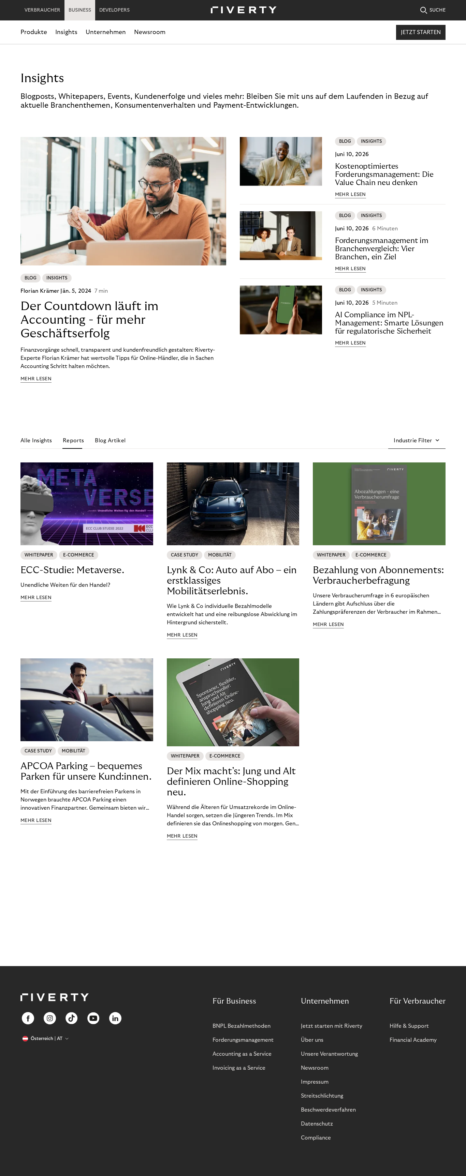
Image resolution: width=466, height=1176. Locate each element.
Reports (73, 440)
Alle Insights (36, 440)
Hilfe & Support (409, 1026)
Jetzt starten (421, 32)
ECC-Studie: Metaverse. (72, 570)
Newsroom (149, 32)
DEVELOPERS (114, 10)
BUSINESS (80, 10)
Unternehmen (106, 32)
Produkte (33, 32)
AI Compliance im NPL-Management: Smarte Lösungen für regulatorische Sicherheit (389, 323)
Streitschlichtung (322, 1096)
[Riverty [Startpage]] (241, 10)
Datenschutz (317, 1124)
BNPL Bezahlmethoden (242, 1026)
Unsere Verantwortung (329, 1054)
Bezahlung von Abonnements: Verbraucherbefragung (378, 575)
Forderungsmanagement (243, 1040)
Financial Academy (413, 1040)
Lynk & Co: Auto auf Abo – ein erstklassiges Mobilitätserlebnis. (232, 580)
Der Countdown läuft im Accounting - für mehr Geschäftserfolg (89, 320)
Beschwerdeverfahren (328, 1110)
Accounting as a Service (242, 1054)
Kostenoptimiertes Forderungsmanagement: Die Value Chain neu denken (384, 174)
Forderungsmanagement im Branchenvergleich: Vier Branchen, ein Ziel (381, 249)
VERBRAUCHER (42, 10)
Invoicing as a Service (239, 1068)
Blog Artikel (110, 440)
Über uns (312, 1040)
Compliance (316, 1138)
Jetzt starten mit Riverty (331, 1026)
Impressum (315, 1082)
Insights (66, 32)
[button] (417, 440)
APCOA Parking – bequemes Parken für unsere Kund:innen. (85, 771)
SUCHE (437, 10)
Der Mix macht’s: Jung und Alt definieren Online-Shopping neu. (231, 781)
